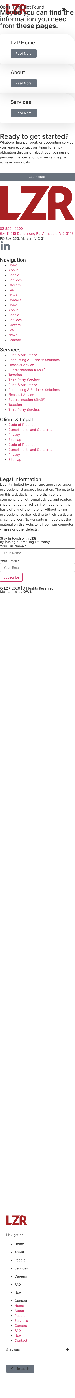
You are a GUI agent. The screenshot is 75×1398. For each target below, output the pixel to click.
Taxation (15, 375)
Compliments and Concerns (30, 430)
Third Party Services (24, 380)
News (12, 295)
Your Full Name (13, 546)
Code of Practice (21, 425)
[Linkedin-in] (5, 246)
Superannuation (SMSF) (26, 370)
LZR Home (23, 43)
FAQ (11, 290)
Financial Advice (21, 365)
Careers (14, 285)
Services (21, 102)
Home (13, 265)
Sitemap (14, 439)
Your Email (10, 561)
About (18, 72)
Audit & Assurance (22, 355)
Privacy (14, 434)
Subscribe (11, 577)
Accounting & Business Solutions (34, 360)
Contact (14, 300)
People (13, 275)
